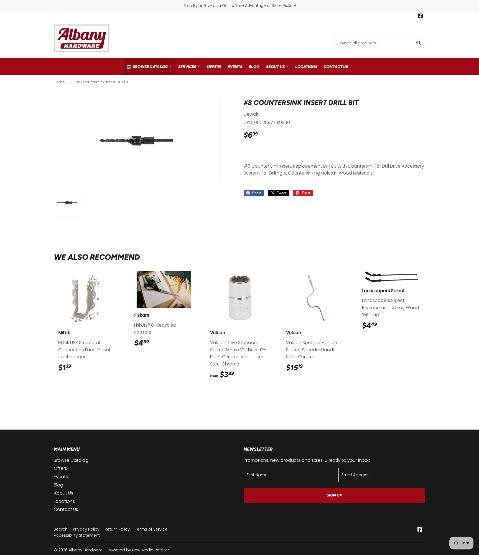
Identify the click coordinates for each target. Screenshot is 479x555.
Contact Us (336, 66)
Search (61, 529)
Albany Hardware (86, 550)
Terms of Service (151, 529)
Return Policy (117, 529)
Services (187, 66)
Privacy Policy (86, 529)
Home (59, 82)
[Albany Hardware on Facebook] (420, 16)
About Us (276, 66)
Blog (254, 66)
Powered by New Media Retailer (138, 550)
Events (235, 66)
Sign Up (334, 495)
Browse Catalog (150, 66)
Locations (306, 66)
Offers (214, 66)
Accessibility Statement (77, 535)
